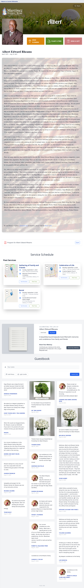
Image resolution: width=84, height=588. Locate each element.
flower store (48, 226)
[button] (11, 269)
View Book (43, 332)
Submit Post (74, 374)
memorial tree (24, 226)
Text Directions (24, 281)
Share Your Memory (73, 347)
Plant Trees (34, 281)
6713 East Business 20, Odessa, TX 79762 (28, 301)
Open (77, 242)
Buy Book (52, 332)
